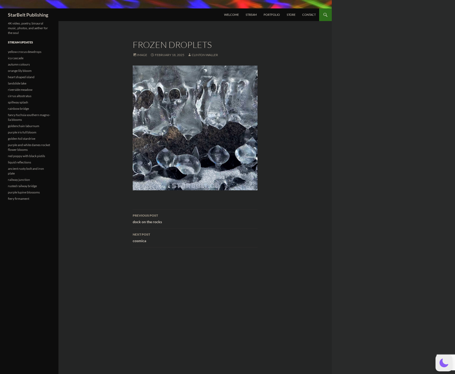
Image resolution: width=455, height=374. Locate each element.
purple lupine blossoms (24, 192)
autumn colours (19, 64)
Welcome (231, 14)
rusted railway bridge (22, 186)
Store (291, 14)
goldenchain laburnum (23, 126)
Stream (251, 14)
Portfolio (272, 14)
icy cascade (15, 58)
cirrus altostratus (19, 96)
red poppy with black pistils (26, 156)
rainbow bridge (18, 109)
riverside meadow (20, 90)
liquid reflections (19, 162)
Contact (309, 14)
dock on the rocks (147, 218)
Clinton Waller (205, 55)
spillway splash (18, 102)
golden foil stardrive (21, 139)
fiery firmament (18, 199)
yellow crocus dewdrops (24, 52)
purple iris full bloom (22, 132)
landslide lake (17, 83)
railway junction (19, 180)
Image (142, 55)
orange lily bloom (20, 71)
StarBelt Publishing (28, 15)
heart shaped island (21, 77)
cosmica (141, 237)
